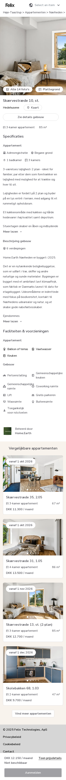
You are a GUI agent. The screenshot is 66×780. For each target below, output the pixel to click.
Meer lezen (10, 232)
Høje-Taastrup (12, 12)
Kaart (35, 108)
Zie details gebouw (31, 117)
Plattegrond (51, 89)
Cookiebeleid (11, 744)
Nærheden (56, 12)
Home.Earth (23, 433)
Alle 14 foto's (19, 89)
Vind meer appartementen (33, 714)
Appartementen (35, 12)
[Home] (10, 5)
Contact (8, 752)
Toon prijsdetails (50, 758)
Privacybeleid (12, 737)
